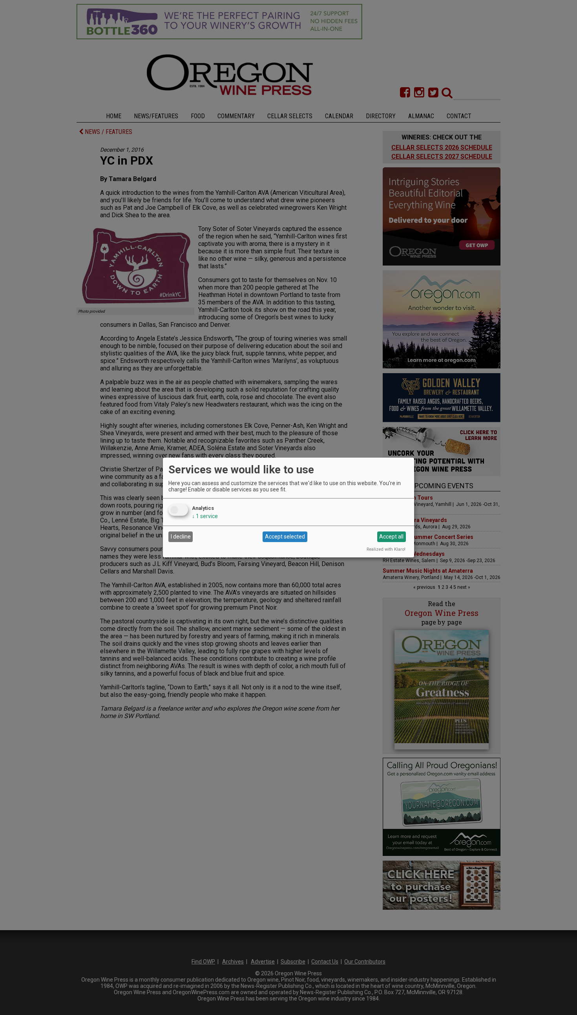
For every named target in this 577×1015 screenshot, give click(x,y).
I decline (181, 536)
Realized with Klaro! (386, 549)
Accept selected (285, 536)
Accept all (391, 536)
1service (205, 516)
